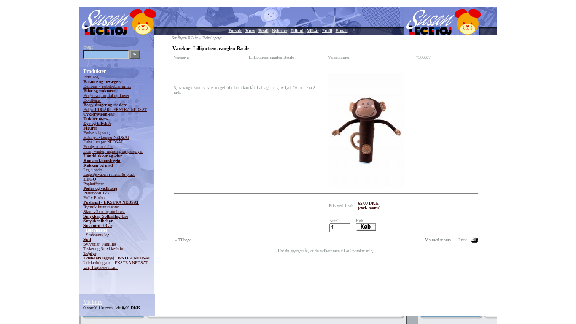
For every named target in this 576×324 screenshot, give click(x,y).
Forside (235, 30)
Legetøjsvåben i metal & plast (109, 174)
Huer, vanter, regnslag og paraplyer (113, 151)
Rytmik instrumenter (101, 207)
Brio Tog (91, 77)
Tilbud (297, 30)
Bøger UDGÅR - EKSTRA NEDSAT (115, 109)
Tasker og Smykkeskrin (103, 248)
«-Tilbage (183, 240)
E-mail (342, 30)
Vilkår (313, 30)
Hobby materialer (98, 146)
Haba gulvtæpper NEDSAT (106, 137)
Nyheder (279, 30)
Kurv (250, 30)
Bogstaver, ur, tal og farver (106, 95)
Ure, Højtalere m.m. (100, 267)
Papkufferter (93, 183)
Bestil (263, 30)
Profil (327, 30)
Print (462, 240)
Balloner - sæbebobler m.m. (107, 86)
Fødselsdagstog (96, 132)
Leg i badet (92, 169)
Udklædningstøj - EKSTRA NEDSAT (115, 262)
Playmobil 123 (96, 193)
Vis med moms (438, 240)
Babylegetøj (96, 230)
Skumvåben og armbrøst (104, 211)
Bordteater (92, 100)
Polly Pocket (94, 197)
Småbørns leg (97, 234)
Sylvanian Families (99, 244)
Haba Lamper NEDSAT (103, 142)
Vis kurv (92, 302)
